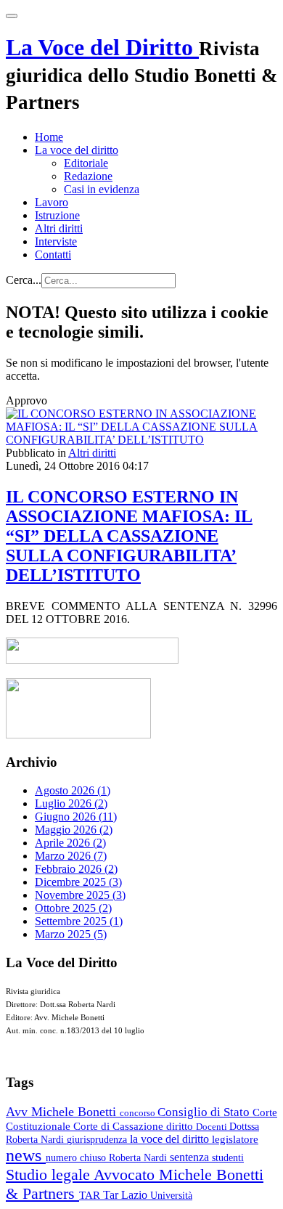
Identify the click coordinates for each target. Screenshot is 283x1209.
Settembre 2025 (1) (79, 921)
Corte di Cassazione (119, 1126)
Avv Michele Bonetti (63, 1111)
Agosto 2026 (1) (72, 790)
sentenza (191, 1157)
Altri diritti (59, 228)
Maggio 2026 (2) (73, 829)
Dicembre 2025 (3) (78, 882)
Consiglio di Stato (205, 1112)
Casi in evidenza (101, 189)
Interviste (56, 241)
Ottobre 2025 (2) (73, 908)
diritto (181, 1126)
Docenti (212, 1126)
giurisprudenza (98, 1139)
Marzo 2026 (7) (71, 856)
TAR (91, 1195)
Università (171, 1195)
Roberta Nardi (139, 1157)
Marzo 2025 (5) (71, 934)
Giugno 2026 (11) (76, 816)
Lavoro (51, 202)
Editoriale (86, 163)
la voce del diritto (171, 1139)
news (26, 1155)
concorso (138, 1112)
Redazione (88, 176)
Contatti (53, 254)
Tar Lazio (126, 1195)
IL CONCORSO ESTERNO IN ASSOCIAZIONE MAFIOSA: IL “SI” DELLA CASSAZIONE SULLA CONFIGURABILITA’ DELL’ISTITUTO (129, 536)
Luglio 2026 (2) (71, 803)
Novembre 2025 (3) (80, 895)
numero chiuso (77, 1157)
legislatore (235, 1139)
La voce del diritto (76, 150)
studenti (228, 1157)
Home (49, 137)
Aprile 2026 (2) (70, 842)
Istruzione (57, 215)
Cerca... (23, 280)
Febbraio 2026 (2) (76, 869)
